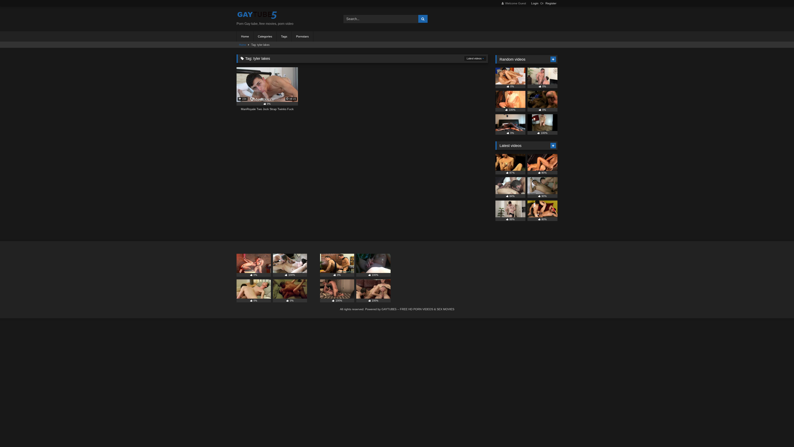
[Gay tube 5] (257, 15)
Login (534, 3)
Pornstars (302, 36)
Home (245, 36)
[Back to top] (781, 435)
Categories (265, 36)
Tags (284, 36)
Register (550, 3)
